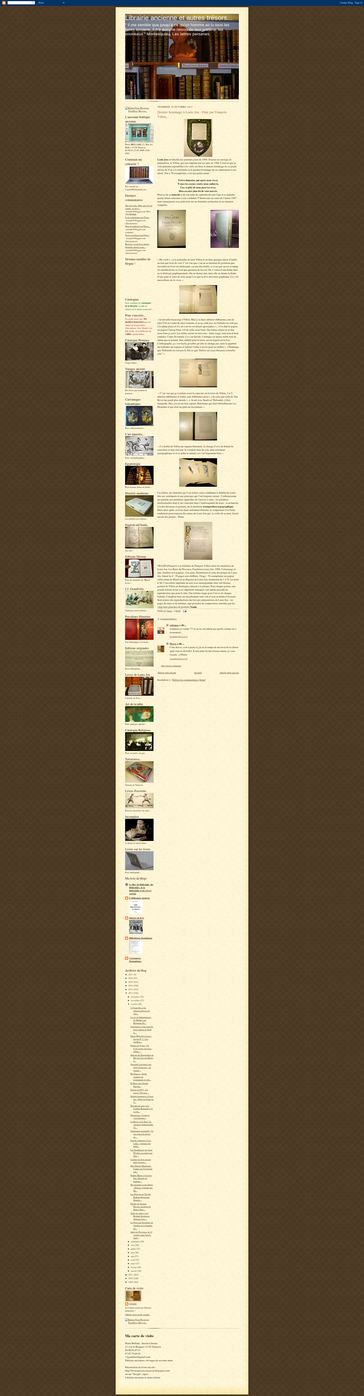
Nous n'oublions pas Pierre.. (137, 235)
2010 (130, 1278)
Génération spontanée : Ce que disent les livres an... (141, 1133)
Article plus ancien (229, 672)
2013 (130, 989)
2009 (130, 1282)
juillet (133, 1248)
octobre (134, 1003)
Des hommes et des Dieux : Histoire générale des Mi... (141, 1187)
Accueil (198, 672)
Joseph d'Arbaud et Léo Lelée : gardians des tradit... (140, 1143)
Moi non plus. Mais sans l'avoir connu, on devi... (138, 207)
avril (133, 1259)
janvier (134, 1270)
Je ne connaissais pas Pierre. (137, 217)
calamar (174, 625)
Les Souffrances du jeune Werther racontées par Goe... (141, 1152)
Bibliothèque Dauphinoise (140, 938)
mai (133, 1256)
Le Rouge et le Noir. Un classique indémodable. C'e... (142, 1124)
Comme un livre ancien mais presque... (140, 1161)
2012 (130, 992)
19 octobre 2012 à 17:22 (178, 659)
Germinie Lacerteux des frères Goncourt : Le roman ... (140, 1067)
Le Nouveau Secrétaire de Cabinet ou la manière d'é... (141, 1225)
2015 (130, 981)
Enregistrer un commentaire (171, 666)
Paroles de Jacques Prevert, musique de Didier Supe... (140, 1206)
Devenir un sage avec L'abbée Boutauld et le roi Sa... (141, 1108)
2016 (130, 978)
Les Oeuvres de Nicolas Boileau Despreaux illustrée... (140, 1197)
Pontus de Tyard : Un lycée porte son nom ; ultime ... (141, 1048)
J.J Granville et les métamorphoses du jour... (140, 1010)
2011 (130, 1274)
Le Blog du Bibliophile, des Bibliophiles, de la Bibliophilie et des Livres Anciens (141, 889)
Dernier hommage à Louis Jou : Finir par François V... (142, 1099)
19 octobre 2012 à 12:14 (178, 636)
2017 (130, 974)
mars (133, 1263)
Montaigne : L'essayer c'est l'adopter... (140, 1117)
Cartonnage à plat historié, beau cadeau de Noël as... (141, 1029)
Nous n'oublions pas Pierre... (137, 226)
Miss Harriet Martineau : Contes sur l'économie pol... (141, 1168)
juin (133, 1252)
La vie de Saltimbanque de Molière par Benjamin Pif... (140, 1020)
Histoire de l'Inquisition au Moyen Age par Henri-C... (142, 1058)
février (134, 1267)
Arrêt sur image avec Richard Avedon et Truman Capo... (140, 1216)
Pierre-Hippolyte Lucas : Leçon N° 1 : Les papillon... (141, 1039)
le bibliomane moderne (139, 898)
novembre (135, 1000)
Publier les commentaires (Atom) (189, 679)
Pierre (133, 1303)
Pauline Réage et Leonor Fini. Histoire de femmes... (141, 1178)
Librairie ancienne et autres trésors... (179, 17)
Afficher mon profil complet (137, 1314)
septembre (135, 1241)
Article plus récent (166, 672)
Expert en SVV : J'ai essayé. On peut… (139, 1091)
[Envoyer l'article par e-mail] (184, 611)
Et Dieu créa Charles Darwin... (139, 1085)
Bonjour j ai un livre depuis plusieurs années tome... (137, 245)
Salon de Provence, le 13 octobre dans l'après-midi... (141, 1234)
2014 (130, 985)
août (133, 1245)
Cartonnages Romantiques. (135, 960)
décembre (135, 996)
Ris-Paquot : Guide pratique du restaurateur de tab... (140, 1076)
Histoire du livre (136, 918)
